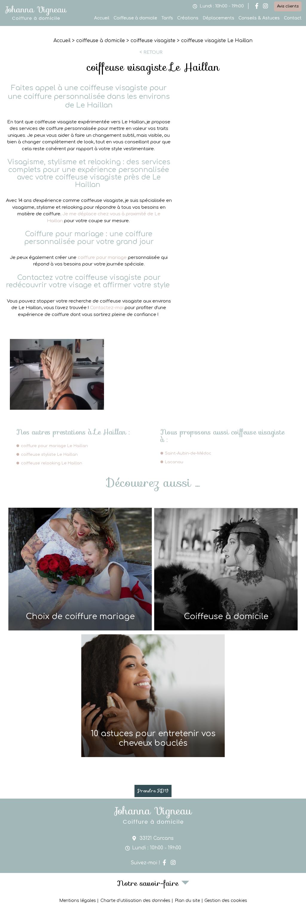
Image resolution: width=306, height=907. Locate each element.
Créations (187, 18)
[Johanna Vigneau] (35, 19)
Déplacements (218, 18)
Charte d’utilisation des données (135, 900)
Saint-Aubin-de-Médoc (188, 453)
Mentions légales (77, 900)
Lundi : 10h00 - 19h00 (222, 6)
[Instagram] (265, 6)
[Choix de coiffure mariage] (80, 569)
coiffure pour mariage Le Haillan (54, 446)
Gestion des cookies (225, 900)
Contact (293, 18)
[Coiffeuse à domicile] (226, 569)
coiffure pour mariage (102, 257)
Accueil (101, 18)
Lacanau (174, 462)
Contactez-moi (106, 307)
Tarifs (167, 18)
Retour (153, 52)
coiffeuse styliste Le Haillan (49, 454)
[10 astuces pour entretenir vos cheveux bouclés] (153, 695)
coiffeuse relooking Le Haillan (51, 463)
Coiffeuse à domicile (135, 18)
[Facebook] (256, 6)
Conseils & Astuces (259, 18)
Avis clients (288, 6)
